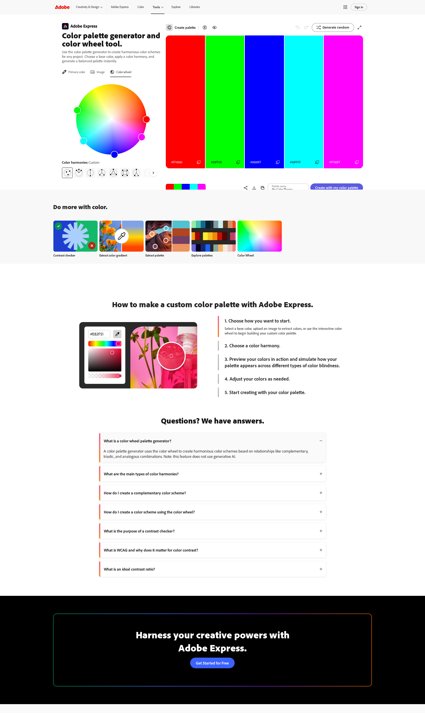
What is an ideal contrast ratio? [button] (129, 569)
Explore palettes (202, 255)
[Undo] (297, 27)
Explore (176, 7)
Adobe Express (120, 7)
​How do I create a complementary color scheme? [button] (145, 492)
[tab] (73, 72)
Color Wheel (246, 255)
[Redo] (306, 27)
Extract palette (154, 255)
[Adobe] (62, 7)
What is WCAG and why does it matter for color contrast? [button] (151, 550)
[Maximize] (359, 27)
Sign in (359, 7)
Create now (75, 236)
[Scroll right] (153, 172)
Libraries (194, 7)
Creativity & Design (87, 7)
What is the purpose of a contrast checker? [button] (139, 530)
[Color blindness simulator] (214, 27)
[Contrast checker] (204, 27)
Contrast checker (64, 255)
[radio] (67, 172)
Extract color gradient (113, 255)
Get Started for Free (212, 663)
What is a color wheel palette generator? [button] (137, 440)
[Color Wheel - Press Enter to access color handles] (111, 119)
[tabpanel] (111, 129)
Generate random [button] (336, 27)
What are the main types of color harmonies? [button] (141, 473)
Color (140, 7)
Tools (156, 7)
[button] (345, 7)
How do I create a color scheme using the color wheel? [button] (149, 511)
